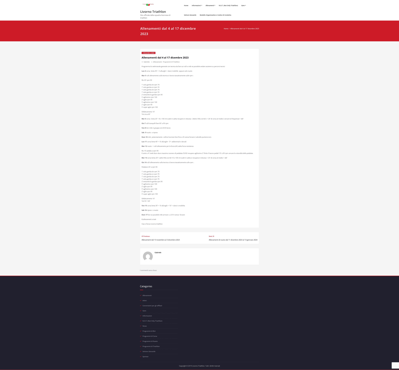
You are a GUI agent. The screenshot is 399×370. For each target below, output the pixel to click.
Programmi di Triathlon (171, 62)
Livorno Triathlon (153, 11)
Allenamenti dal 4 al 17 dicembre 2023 (244, 29)
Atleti (145, 300)
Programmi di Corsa (150, 336)
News (145, 326)
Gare (243, 5)
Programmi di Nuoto (150, 341)
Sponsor (145, 356)
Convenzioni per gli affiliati (152, 306)
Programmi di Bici (149, 331)
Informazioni (196, 5)
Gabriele (147, 62)
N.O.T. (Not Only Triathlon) (228, 5)
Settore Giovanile (190, 15)
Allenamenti (210, 5)
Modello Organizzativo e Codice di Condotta (215, 15)
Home (186, 5)
